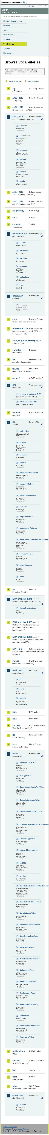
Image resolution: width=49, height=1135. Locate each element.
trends (22, 181)
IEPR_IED (17, 649)
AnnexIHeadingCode (24, 608)
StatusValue (24, 1016)
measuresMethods (24, 484)
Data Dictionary (22, 16)
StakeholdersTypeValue (24, 1004)
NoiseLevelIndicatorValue (24, 925)
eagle (22, 689)
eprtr (14, 319)
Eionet (13, 16)
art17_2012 (17, 192)
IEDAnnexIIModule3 (20, 622)
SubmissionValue (24, 1037)
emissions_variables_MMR (24, 394)
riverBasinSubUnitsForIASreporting (24, 539)
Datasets (6, 26)
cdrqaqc (23, 442)
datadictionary (19, 234)
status (22, 285)
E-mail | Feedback (10, 1127)
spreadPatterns (24, 565)
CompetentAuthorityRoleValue (24, 787)
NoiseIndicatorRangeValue (24, 902)
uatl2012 (23, 698)
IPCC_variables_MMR (24, 402)
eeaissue (23, 266)
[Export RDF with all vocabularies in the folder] (42, 119)
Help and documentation (12, 21)
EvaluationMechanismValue (24, 811)
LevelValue (24, 876)
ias (13, 422)
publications (18, 1051)
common (16, 224)
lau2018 (16, 725)
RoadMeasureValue (24, 993)
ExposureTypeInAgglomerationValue (24, 824)
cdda (14, 217)
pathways (23, 507)
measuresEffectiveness (24, 473)
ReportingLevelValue (24, 982)
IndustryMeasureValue (24, 850)
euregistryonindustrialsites (20, 341)
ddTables (23, 258)
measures (23, 463)
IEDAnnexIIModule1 (20, 599)
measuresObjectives (24, 495)
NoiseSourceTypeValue (24, 936)
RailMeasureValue (24, 970)
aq (13, 88)
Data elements (8, 35)
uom (14, 1077)
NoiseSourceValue (24, 947)
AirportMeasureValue (24, 763)
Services (6, 48)
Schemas (7, 39)
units (22, 577)
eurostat (16, 350)
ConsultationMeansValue (24, 800)
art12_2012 (17, 98)
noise (15, 754)
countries (23, 150)
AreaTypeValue (24, 776)
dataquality (17, 296)
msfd (14, 744)
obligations (24, 277)
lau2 (14, 719)
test (14, 1070)
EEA (14, 2)
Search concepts (33, 81)
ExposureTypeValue (24, 839)
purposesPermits (24, 517)
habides (16, 412)
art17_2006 (17, 117)
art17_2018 (17, 201)
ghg (14, 385)
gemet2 (16, 378)
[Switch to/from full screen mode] (33, 6)
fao (14, 359)
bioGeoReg (24, 431)
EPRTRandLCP (20, 328)
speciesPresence (24, 554)
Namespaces (8, 53)
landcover (17, 670)
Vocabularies (8, 44)
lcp (13, 735)
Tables (5, 30)
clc (21, 679)
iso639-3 (23, 863)
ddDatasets (24, 251)
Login (29, 6)
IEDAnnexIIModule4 (20, 637)
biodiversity (18, 211)
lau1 (14, 712)
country (23, 1105)
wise (14, 1086)
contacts (23, 243)
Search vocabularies (15, 81)
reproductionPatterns (24, 528)
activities (23, 126)
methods (23, 159)
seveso (16, 1061)
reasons (23, 172)
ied (13, 589)
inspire (15, 661)
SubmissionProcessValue (24, 1026)
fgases (15, 369)
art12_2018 (17, 107)
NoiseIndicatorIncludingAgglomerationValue (24, 886)
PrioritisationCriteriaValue (24, 959)
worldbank (17, 1095)
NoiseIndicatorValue (24, 913)
